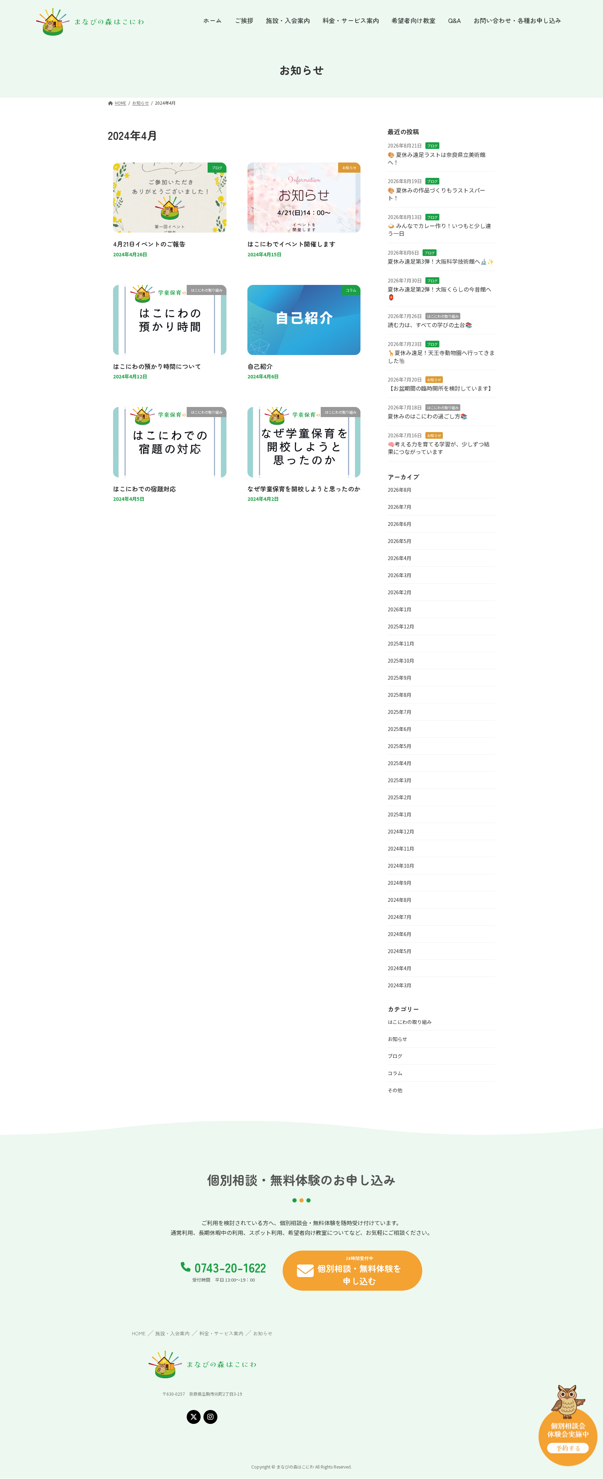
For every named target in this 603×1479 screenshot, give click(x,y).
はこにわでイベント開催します (291, 243)
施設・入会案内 (172, 1333)
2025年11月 (401, 643)
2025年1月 (399, 814)
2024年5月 (399, 951)
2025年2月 (399, 797)
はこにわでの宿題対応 (144, 488)
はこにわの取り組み (443, 316)
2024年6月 (399, 933)
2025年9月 (399, 677)
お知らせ (434, 379)
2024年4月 (399, 968)
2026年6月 (399, 523)
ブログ (432, 145)
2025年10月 (401, 660)
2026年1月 (399, 609)
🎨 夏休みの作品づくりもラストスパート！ (436, 194)
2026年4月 (399, 557)
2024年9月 (399, 882)
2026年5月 (399, 540)
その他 (395, 1090)
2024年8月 (399, 899)
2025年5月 (399, 745)
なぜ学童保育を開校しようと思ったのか (303, 488)
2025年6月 (399, 728)
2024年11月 (401, 848)
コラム (395, 1073)
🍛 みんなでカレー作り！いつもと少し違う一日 (439, 229)
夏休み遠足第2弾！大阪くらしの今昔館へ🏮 (439, 293)
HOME (139, 1333)
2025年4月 (399, 763)
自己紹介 (260, 366)
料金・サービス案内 (221, 1333)
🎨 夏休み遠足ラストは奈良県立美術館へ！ (436, 158)
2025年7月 (399, 711)
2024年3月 (399, 985)
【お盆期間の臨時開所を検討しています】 (441, 388)
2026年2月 (399, 592)
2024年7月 (399, 916)
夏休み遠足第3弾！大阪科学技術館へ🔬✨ (441, 261)
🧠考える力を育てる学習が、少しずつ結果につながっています (439, 448)
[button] (352, 1271)
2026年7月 (399, 506)
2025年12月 (401, 626)
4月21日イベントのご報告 (149, 243)
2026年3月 (399, 575)
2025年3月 (399, 780)
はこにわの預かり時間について (157, 366)
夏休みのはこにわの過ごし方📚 (427, 416)
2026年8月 (399, 489)
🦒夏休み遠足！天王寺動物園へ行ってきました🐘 (441, 356)
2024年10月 (401, 865)
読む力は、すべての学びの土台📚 (430, 324)
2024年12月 (401, 831)
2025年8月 (399, 694)
